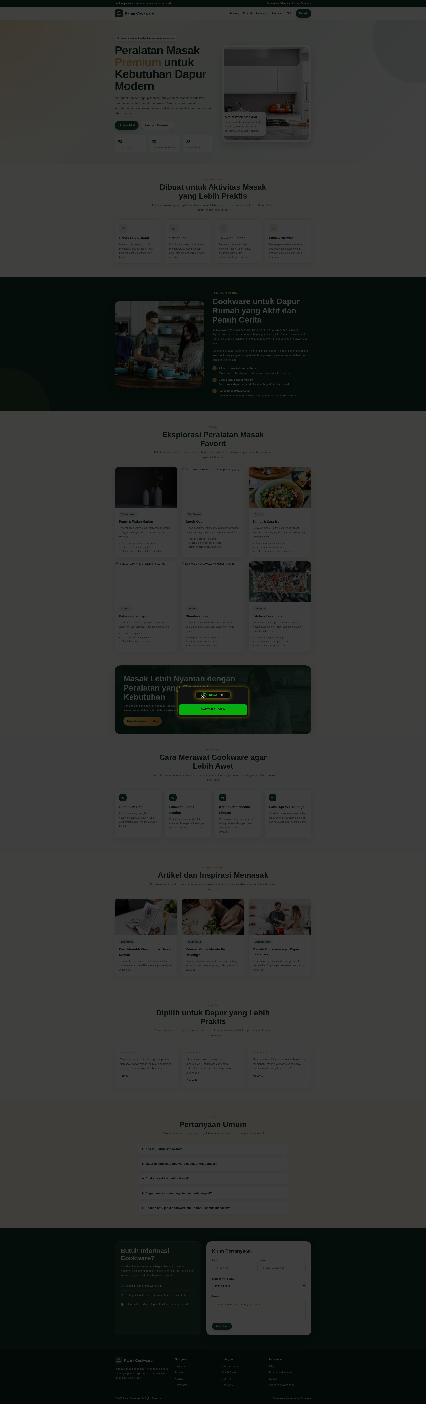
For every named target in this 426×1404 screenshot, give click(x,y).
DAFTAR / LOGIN (213, 709)
